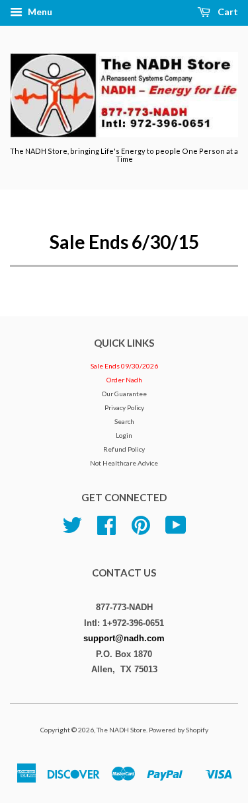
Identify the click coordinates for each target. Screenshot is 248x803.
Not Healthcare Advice (124, 463)
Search (124, 421)
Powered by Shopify (178, 730)
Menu (39, 11)
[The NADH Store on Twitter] (72, 530)
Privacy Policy (124, 407)
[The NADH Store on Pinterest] (141, 530)
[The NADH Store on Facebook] (106, 530)
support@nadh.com (124, 638)
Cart (227, 11)
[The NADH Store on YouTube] (175, 530)
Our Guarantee (124, 394)
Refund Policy (124, 449)
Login (124, 435)
